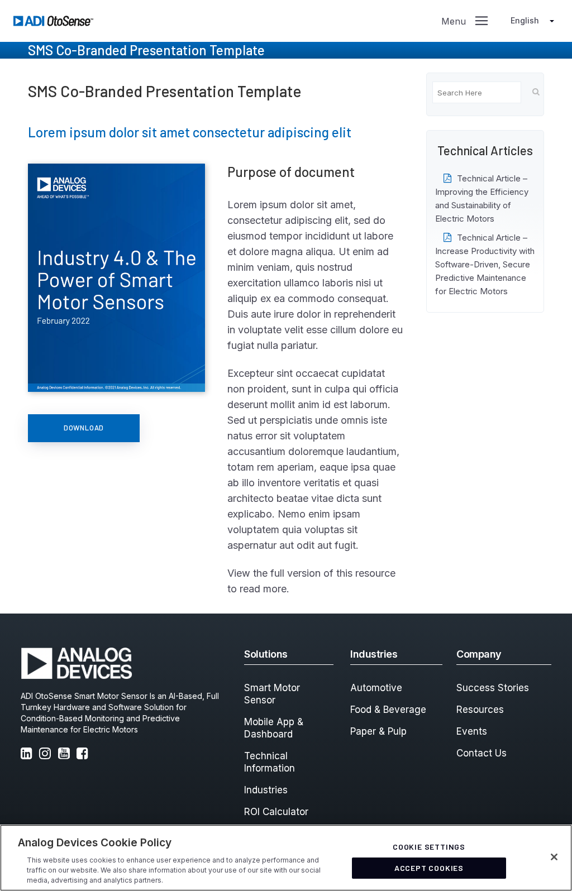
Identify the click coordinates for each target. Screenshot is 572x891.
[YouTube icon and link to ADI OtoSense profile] (66, 754)
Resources (480, 709)
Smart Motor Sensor (272, 694)
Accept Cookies (429, 868)
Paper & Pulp (378, 731)
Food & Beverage (388, 709)
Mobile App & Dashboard (273, 728)
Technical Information (269, 762)
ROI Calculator (276, 811)
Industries (266, 790)
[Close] (554, 857)
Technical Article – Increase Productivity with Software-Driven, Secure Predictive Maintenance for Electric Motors (485, 264)
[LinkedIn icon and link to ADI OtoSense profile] (28, 754)
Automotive (376, 687)
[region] (286, 858)
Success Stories (492, 687)
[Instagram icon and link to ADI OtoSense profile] (47, 754)
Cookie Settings (429, 846)
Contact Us (481, 753)
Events (471, 731)
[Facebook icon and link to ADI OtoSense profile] (84, 754)
